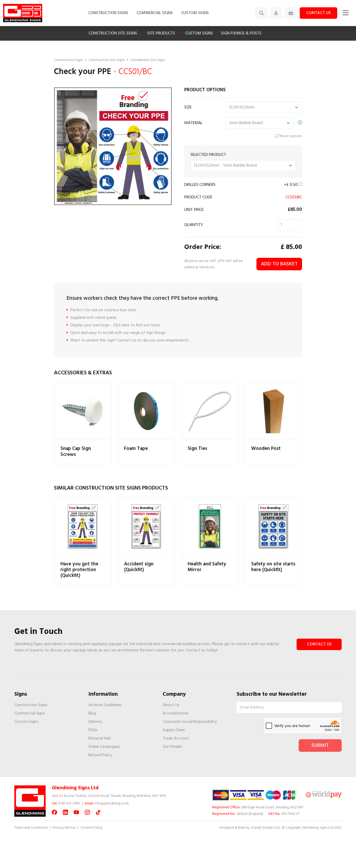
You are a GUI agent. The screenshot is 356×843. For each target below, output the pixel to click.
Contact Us (319, 644)
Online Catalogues (104, 747)
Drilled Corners (200, 185)
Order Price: (202, 247)
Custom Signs (195, 13)
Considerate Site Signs (147, 60)
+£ (291, 185)
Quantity (193, 225)
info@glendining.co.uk (111, 804)
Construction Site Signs (113, 33)
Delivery (95, 722)
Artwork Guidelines (105, 705)
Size (188, 107)
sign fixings (155, 332)
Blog (92, 713)
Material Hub (99, 738)
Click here (121, 325)
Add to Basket (279, 264)
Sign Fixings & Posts (241, 33)
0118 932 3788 (69, 804)
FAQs (92, 730)
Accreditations (176, 713)
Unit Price (194, 210)
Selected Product (208, 155)
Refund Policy (100, 755)
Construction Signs (108, 13)
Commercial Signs (155, 13)
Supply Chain (174, 730)
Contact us (318, 13)
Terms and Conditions (31, 827)
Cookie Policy (91, 827)
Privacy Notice (64, 827)
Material (193, 123)
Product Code (198, 197)
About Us (171, 705)
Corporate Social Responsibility (190, 722)
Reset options (290, 136)
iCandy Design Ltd (265, 827)
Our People (172, 747)
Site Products (161, 33)
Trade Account (176, 738)
